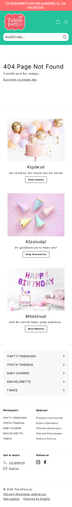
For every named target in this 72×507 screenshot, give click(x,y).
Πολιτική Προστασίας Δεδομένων (24, 494)
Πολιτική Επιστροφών (49, 433)
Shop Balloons (36, 328)
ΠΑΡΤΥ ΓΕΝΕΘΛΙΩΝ (15, 417)
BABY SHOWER (12, 428)
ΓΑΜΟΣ (7, 438)
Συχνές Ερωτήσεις (47, 423)
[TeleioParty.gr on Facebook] (45, 462)
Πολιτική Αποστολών (49, 428)
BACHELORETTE (13, 433)
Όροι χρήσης (11, 498)
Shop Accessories (36, 254)
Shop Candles (36, 179)
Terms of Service (46, 438)
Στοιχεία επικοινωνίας (49, 417)
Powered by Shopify (36, 498)
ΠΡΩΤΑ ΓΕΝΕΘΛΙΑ (14, 423)
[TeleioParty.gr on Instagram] (38, 462)
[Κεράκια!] (36, 140)
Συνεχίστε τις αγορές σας (20, 79)
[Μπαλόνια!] (36, 289)
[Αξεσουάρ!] (36, 214)
